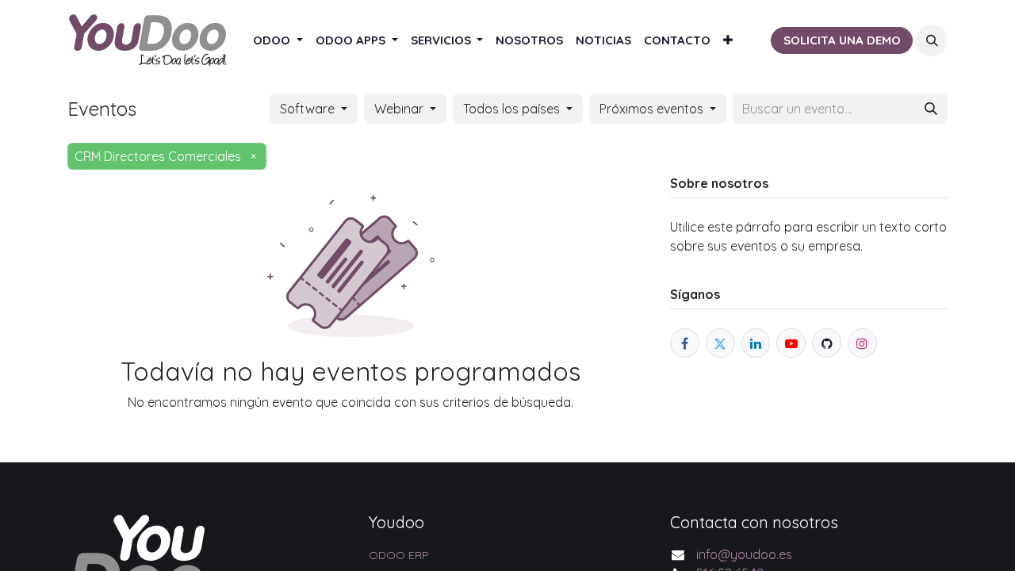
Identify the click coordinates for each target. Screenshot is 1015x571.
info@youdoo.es (744, 554)
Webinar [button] (400, 109)
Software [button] (309, 109)
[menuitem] (278, 40)
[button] (932, 40)
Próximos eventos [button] (653, 109)
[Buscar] (931, 109)
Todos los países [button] (513, 109)
